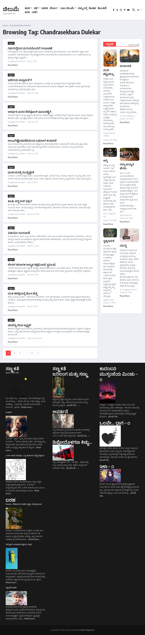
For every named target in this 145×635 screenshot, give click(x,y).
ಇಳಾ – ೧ (107, 466)
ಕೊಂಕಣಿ (102, 8)
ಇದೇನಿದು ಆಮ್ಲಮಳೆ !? (20, 80)
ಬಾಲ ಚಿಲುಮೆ (67, 8)
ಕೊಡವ (92, 8)
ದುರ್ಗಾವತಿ (125, 65)
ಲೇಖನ (53, 8)
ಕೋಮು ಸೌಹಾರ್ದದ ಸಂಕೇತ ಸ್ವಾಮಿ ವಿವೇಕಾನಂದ (24, 504)
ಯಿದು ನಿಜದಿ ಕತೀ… (13, 372)
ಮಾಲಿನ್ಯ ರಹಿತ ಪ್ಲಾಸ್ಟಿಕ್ (19, 325)
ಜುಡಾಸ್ (9, 412)
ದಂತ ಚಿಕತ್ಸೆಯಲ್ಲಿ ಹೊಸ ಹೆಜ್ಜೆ (22, 293)
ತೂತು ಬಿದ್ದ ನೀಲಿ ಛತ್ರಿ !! (20, 201)
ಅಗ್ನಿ (105, 160)
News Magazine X (88, 630)
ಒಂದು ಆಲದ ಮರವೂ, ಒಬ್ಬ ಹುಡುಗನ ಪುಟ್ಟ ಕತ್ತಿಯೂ (25, 455)
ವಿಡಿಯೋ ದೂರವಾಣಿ (19, 232)
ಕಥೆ (36, 8)
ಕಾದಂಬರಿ (108, 368)
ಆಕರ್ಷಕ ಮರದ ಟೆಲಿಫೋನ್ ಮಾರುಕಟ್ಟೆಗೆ (29, 111)
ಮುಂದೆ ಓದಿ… (73, 405)
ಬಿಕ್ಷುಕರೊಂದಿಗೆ (11, 587)
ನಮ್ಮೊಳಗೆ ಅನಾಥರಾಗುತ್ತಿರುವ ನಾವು (19, 544)
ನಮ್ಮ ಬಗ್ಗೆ (82, 8)
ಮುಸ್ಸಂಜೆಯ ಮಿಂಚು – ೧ (119, 376)
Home (5, 25)
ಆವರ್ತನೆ (60, 411)
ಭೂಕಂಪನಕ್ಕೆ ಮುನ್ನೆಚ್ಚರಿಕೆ (21, 172)
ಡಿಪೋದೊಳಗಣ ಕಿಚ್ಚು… (72, 442)
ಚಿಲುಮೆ (11, 8)
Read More (13, 65)
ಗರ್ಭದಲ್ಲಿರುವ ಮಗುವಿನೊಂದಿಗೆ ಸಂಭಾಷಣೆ (30, 48)
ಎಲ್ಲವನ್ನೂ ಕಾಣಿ (133, 45)
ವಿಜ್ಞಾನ (11, 43)
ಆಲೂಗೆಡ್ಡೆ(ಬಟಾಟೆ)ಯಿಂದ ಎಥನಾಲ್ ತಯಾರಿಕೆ (32, 140)
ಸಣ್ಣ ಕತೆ (12, 368)
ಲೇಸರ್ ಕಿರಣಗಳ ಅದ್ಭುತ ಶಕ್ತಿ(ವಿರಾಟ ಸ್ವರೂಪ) (32, 264)
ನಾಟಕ (44, 8)
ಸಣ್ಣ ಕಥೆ (109, 44)
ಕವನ (27, 8)
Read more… (27, 407)
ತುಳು (27, 12)
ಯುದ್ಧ (123, 245)
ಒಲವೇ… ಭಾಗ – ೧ (115, 423)
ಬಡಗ (34, 12)
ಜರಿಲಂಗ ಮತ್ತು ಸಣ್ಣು (70, 374)
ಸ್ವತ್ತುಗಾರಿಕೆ (108, 240)
